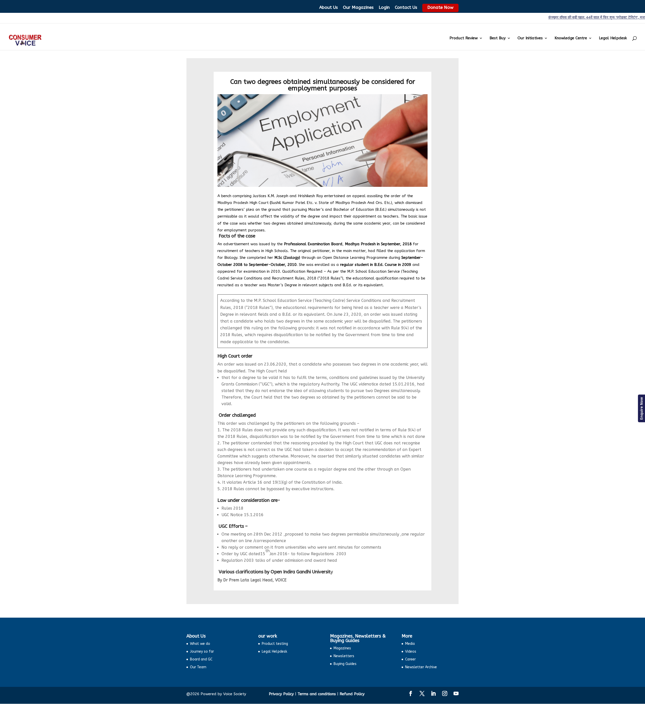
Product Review (463, 38)
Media (410, 644)
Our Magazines (358, 7)
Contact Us (406, 7)
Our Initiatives (530, 38)
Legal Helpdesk (613, 38)
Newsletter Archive (421, 667)
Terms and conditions (317, 694)
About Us (328, 7)
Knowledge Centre (571, 38)
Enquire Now (641, 408)
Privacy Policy (281, 694)
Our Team (198, 667)
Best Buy (498, 38)
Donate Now (440, 7)
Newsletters (344, 656)
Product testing (275, 644)
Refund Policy (352, 694)
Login (384, 7)
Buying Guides (345, 664)
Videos (410, 651)
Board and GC (201, 659)
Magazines (342, 648)
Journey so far (202, 651)
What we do (200, 644)
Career (410, 659)
